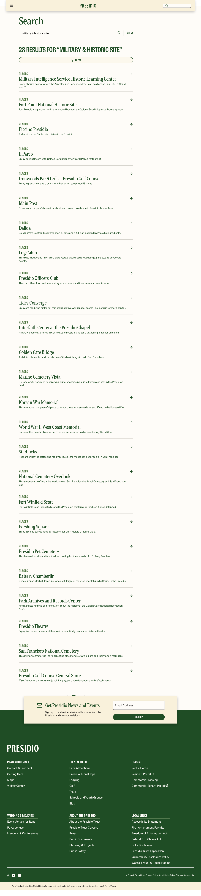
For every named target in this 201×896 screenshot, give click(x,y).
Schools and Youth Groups (86, 797)
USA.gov (112, 886)
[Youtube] (13, 876)
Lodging (74, 780)
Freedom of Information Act (149, 833)
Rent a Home (140, 768)
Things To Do (78, 762)
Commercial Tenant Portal (148, 785)
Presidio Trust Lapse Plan (148, 851)
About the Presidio (82, 815)
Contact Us (189, 875)
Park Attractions (79, 768)
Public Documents (80, 839)
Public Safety (77, 851)
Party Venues (15, 827)
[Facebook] (8, 876)
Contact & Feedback (20, 768)
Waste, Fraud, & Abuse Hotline (151, 862)
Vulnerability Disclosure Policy (150, 857)
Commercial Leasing (145, 780)
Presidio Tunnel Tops (82, 774)
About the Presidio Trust (84, 821)
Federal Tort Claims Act (146, 839)
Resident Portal (141, 774)
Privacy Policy (152, 875)
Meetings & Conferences (22, 833)
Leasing (137, 762)
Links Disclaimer (142, 845)
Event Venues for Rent (21, 821)
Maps (10, 780)
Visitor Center (16, 785)
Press (73, 833)
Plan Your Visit (18, 762)
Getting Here (15, 774)
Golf (72, 785)
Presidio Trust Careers (83, 827)
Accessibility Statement (146, 821)
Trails (72, 791)
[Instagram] (19, 876)
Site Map (179, 875)
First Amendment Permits (148, 827)
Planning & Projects (81, 845)
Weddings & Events (20, 815)
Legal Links (139, 815)
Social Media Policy (167, 875)
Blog (72, 803)
